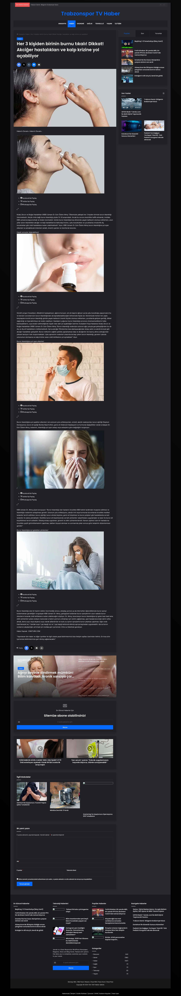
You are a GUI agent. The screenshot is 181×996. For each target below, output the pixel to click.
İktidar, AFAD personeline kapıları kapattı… (115, 938)
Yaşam (109, 23)
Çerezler (90, 993)
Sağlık (89, 23)
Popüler (127, 33)
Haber (71, 23)
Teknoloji (99, 23)
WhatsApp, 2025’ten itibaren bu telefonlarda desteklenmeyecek (77, 940)
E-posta (20, 870)
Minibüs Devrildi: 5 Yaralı (59, 810)
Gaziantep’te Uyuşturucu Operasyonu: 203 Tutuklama (98, 815)
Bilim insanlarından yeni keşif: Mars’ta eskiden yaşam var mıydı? (77, 921)
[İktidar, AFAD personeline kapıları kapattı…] (98, 940)
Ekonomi (80, 23)
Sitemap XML (72, 982)
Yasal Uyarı (115, 993)
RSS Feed (81, 982)
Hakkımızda (65, 993)
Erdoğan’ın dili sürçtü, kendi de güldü (149, 76)
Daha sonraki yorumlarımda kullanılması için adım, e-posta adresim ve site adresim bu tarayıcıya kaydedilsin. (55, 879)
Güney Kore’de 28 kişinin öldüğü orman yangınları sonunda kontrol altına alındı (149, 69)
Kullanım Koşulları (105, 993)
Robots (87, 982)
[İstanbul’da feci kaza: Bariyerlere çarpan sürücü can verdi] (127, 62)
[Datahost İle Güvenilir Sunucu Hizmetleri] (132, 126)
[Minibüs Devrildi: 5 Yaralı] (65, 795)
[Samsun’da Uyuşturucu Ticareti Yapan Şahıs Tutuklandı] (32, 791)
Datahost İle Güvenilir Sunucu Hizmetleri (44, 5)
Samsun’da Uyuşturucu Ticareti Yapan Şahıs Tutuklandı (31, 804)
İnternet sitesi (71, 870)
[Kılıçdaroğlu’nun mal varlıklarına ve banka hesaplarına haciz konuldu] (98, 922)
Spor (94, 967)
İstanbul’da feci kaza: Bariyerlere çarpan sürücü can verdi (147, 61)
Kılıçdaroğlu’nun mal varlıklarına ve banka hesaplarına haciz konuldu (115, 921)
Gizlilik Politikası (81, 993)
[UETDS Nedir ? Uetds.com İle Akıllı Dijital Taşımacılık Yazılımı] (132, 104)
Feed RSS (94, 982)
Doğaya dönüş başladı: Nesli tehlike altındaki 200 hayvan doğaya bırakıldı (46, 674)
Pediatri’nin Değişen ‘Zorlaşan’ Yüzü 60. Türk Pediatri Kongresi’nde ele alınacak (153, 136)
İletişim (118, 23)
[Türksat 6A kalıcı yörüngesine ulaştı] (58, 912)
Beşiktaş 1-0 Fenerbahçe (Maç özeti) (149, 41)
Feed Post (110, 982)
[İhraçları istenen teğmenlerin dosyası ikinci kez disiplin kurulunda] (98, 931)
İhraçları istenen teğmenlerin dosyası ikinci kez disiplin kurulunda (116, 930)
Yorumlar (158, 33)
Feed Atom (101, 982)
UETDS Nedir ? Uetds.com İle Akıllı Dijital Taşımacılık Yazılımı (131, 114)
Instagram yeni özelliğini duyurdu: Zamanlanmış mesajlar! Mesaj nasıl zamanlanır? (75, 931)
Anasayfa (62, 23)
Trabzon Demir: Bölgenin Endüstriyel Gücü (153, 100)
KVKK (96, 993)
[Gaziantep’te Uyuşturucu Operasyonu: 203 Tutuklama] (98, 797)
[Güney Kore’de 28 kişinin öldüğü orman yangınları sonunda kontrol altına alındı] (127, 69)
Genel (95, 957)
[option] (65, 676)
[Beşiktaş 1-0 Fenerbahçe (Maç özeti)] (127, 44)
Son (142, 33)
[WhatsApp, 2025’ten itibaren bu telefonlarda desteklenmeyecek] (58, 941)
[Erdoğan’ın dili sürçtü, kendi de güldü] (127, 79)
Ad (18, 861)
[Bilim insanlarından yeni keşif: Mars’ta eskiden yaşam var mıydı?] (58, 922)
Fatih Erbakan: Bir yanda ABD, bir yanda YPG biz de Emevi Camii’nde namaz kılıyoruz (148, 53)
